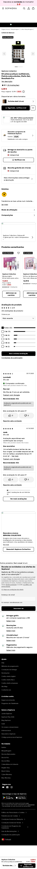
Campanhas (31, 804)
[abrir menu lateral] (3, 8)
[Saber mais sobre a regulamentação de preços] (23, 91)
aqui (27, 803)
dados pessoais (11, 585)
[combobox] (18, 318)
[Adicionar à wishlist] (18, 253)
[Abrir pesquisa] (24, 8)
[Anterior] (4, 54)
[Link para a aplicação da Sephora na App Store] (21, 797)
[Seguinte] (33, 54)
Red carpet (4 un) (21, 563)
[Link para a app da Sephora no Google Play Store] (8, 797)
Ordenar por (6, 314)
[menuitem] (28, 8)
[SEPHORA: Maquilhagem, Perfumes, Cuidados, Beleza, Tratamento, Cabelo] (11, 8)
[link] (18, 353)
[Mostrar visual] (18, 52)
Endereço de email (8, 595)
